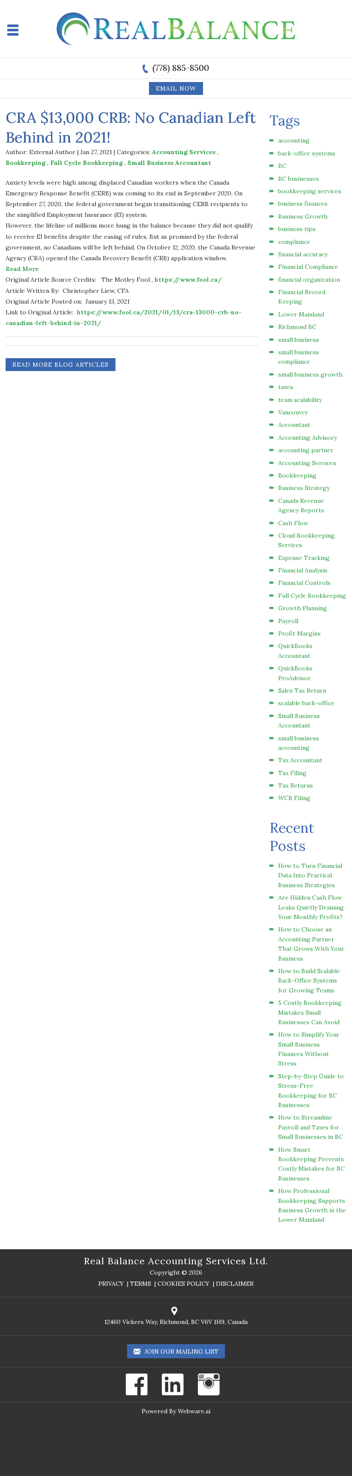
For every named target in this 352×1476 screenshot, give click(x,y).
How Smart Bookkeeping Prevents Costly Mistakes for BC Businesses (311, 1164)
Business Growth (303, 216)
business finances (303, 203)
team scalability (300, 400)
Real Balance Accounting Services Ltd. (176, 1261)
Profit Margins (299, 633)
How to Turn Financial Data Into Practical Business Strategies (310, 875)
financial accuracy (303, 254)
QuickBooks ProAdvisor (295, 673)
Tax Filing (292, 773)
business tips (297, 229)
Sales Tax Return (302, 690)
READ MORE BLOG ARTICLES (60, 364)
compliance (294, 242)
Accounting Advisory (307, 437)
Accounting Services (183, 152)
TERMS (140, 1283)
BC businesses (298, 179)
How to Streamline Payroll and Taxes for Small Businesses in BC (310, 1127)
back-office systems (306, 153)
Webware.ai (194, 1411)
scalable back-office (306, 703)
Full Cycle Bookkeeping (86, 163)
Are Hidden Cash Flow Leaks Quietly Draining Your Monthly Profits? (311, 907)
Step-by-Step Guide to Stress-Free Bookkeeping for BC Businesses (311, 1090)
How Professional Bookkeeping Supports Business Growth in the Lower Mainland (312, 1205)
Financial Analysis (303, 570)
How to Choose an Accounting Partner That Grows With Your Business (311, 943)
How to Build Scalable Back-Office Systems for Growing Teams (309, 980)
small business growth (310, 374)
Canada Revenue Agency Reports (301, 505)
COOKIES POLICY (183, 1283)
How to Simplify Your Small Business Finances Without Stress (309, 1049)
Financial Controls (304, 583)
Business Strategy (304, 488)
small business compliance (298, 356)
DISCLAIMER (235, 1283)
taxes (285, 387)
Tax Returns (295, 785)
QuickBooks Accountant (295, 650)
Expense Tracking (304, 558)
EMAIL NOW (176, 88)
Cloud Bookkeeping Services (306, 540)
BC (282, 166)
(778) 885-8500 (180, 67)
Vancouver (293, 412)
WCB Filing (294, 798)
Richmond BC (297, 327)
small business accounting (298, 743)
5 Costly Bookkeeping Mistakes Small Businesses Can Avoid (310, 1012)
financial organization (309, 279)
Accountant (294, 425)
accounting (294, 140)
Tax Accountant (300, 760)
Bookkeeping (26, 163)
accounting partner (306, 450)
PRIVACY (111, 1283)
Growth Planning (302, 608)
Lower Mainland (301, 314)
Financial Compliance (308, 267)
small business (298, 340)
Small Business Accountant (169, 163)
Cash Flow (293, 523)
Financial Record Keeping (301, 296)
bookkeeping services (309, 191)
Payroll (288, 621)
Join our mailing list (180, 1351)
